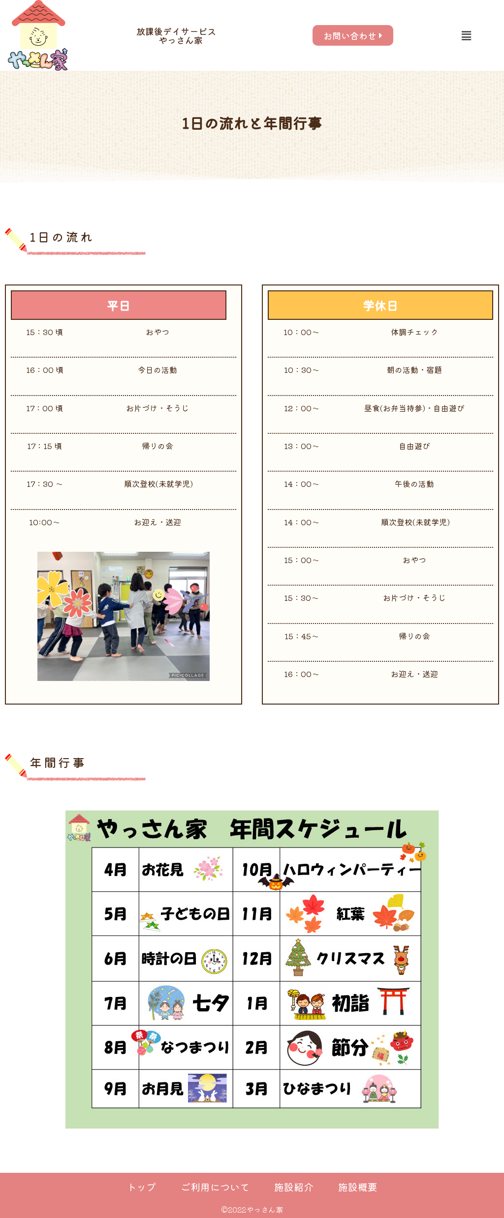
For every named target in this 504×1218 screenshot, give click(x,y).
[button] (466, 35)
